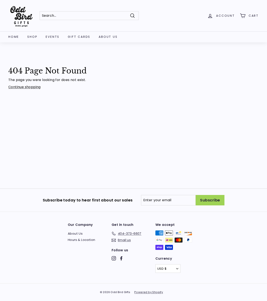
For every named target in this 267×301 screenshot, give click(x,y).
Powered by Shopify (148, 292)
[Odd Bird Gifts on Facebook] (121, 258)
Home (13, 37)
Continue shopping (24, 87)
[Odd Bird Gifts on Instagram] (114, 258)
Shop (32, 37)
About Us (108, 37)
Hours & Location (81, 240)
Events (52, 37)
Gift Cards (79, 37)
